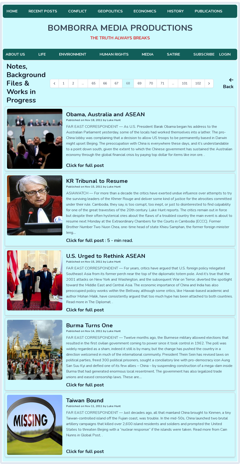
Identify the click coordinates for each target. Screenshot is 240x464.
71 (162, 83)
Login (225, 54)
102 (198, 83)
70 (151, 83)
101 (185, 83)
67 (116, 83)
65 (93, 83)
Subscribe (203, 54)
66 (105, 83)
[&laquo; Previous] (54, 83)
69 (139, 83)
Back (228, 86)
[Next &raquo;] (209, 83)
